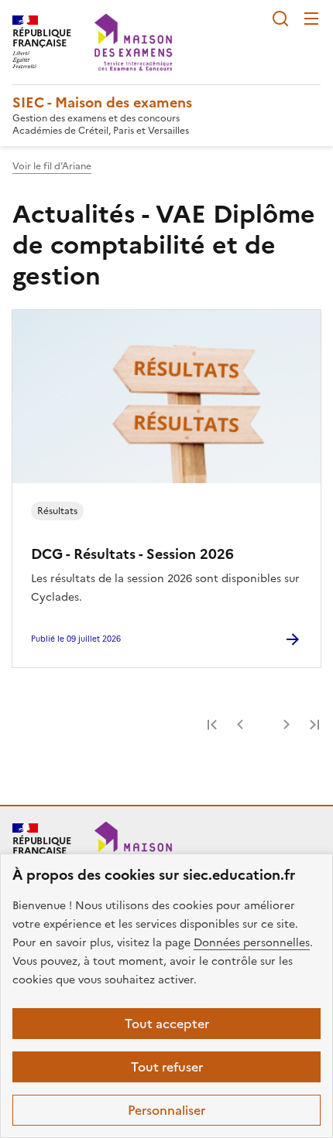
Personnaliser (166, 1110)
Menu (311, 18)
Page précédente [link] (240, 724)
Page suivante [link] (286, 724)
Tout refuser (167, 1067)
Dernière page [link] (314, 724)
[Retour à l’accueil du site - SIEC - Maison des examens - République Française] (133, 850)
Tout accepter (167, 1023)
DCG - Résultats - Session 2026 (132, 553)
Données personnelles (252, 943)
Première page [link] (212, 724)
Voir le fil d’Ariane (51, 166)
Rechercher (280, 18)
